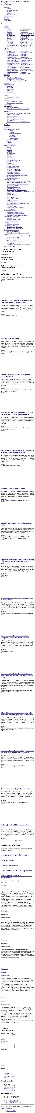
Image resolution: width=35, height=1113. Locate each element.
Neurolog (9, 33)
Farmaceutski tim (4, 914)
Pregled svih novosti (17, 840)
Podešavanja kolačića (6, 1108)
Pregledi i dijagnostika (7, 26)
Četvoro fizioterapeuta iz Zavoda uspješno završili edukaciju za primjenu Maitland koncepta (17, 751)
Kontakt (6, 17)
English (6, 3)
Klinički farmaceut (12, 45)
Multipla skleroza (25, 51)
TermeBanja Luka (7, 124)
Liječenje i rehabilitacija (7, 49)
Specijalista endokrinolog (27, 46)
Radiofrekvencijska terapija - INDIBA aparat (18, 122)
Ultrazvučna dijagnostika (27, 35)
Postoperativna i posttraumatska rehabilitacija (11, 53)
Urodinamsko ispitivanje (27, 41)
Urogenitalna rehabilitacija (24, 56)
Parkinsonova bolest (26, 52)
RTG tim (2, 1001)
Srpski (2, 3)
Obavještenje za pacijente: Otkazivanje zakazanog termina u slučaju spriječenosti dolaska (17, 451)
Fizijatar (9, 29)
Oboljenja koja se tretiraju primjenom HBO (18, 109)
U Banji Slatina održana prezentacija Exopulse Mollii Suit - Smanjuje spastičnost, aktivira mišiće (17, 713)
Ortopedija (6, 222)
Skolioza (9, 86)
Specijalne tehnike (26, 69)
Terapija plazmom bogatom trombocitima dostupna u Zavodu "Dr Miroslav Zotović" (15, 637)
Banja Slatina (7, 234)
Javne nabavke (7, 20)
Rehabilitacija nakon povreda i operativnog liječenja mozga (12, 72)
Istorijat (9, 8)
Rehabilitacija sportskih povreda (15, 119)
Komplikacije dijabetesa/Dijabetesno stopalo (27, 64)
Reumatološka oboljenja (13, 63)
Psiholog (9, 46)
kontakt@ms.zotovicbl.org (14, 1102)
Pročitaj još (3, 314)
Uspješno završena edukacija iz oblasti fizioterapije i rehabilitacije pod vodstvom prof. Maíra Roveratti (17, 561)
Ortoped (9, 30)
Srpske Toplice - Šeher (10, 246)
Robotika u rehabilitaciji (7, 75)
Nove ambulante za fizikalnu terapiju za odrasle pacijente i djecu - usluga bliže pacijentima (17, 413)
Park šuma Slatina (11, 120)
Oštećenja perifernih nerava (14, 188)
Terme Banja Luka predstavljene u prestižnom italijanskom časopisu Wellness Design (16, 301)
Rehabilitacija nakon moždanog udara (12, 56)
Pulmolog (9, 38)
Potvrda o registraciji (9, 1088)
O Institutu (6, 7)
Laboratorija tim (4, 943)
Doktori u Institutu (8, 16)
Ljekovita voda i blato (12, 116)
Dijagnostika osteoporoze (24, 31)
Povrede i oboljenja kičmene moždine (12, 68)
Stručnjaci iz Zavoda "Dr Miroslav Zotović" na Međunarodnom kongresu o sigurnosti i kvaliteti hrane (17, 675)
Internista (9, 32)
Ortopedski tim (4, 885)
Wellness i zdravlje (12, 117)
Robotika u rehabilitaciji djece (14, 78)
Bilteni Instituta (14, 138)
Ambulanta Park (25, 73)
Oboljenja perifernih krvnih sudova (26, 60)
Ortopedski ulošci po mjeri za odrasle (13, 488)
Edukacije (9, 13)
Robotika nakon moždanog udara (15, 79)
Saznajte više (4, 262)
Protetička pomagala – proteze (15, 103)
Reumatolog (10, 41)
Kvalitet (9, 11)
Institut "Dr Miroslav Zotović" (11, 129)
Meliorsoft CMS (11, 1111)
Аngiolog (9, 39)
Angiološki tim (3, 972)
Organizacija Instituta (12, 10)
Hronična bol (24, 54)
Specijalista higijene (26, 45)
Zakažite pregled (5, 254)
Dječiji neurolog (11, 36)
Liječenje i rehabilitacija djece (9, 83)
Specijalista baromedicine (10, 43)
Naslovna (6, 127)
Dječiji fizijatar (11, 35)
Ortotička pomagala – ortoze (14, 101)
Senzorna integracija (26, 29)
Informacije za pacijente (13, 97)
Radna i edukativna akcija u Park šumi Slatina (16, 789)
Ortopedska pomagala (7, 99)
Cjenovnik (6, 19)
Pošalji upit (4, 1049)
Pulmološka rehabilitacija (13, 61)
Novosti (6, 1074)
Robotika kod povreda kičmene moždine (17, 81)
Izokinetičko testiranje (27, 39)
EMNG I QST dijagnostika (25, 37)
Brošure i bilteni (11, 14)
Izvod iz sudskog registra (10, 1090)
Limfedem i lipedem (26, 58)
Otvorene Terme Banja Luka (10, 338)
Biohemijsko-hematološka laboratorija (27, 43)
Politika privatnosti (26, 1106)
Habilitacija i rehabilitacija (10, 88)
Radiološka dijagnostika (27, 33)
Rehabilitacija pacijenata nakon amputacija (13, 59)
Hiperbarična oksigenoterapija (8, 105)
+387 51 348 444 (13, 1101)
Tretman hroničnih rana (27, 67)
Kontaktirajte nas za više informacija (10, 880)
